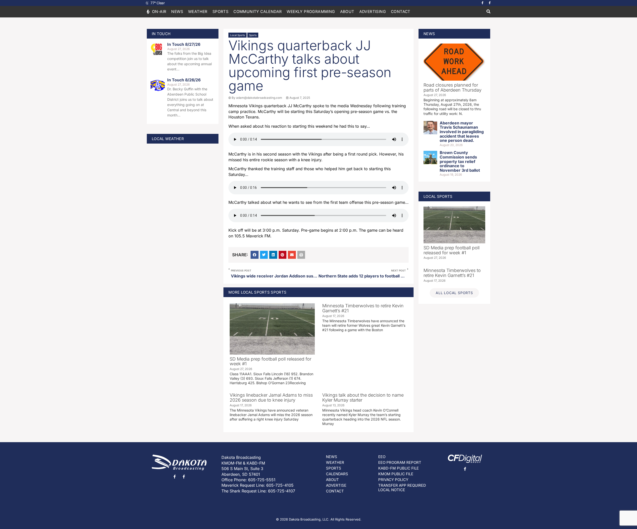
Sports (253, 35)
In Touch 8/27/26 (183, 44)
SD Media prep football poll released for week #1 (270, 361)
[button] (488, 11)
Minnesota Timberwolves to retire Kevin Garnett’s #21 (363, 308)
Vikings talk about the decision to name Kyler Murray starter (363, 397)
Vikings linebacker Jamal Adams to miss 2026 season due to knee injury (271, 397)
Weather (198, 11)
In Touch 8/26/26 (184, 79)
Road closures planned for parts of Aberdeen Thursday (452, 87)
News (177, 11)
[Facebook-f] (482, 3)
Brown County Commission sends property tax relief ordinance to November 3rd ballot (460, 161)
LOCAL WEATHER (168, 138)
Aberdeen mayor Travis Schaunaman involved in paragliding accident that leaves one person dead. (462, 131)
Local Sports (237, 35)
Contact (400, 11)
